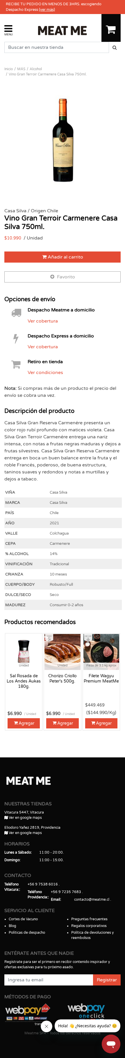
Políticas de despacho (27, 933)
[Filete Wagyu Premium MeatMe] (101, 652)
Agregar (26, 723)
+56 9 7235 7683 (66, 892)
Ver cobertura (43, 321)
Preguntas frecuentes (89, 919)
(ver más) (47, 9)
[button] (8, 30)
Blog (12, 926)
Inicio (8, 69)
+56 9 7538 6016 (43, 884)
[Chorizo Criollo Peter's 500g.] (62, 652)
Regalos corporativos (89, 926)
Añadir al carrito (65, 257)
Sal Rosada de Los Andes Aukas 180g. (24, 681)
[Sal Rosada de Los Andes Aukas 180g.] (24, 652)
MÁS (21, 69)
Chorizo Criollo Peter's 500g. (62, 678)
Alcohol (36, 69)
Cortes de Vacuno (23, 919)
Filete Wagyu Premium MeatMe (101, 678)
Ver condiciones (45, 372)
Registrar (107, 980)
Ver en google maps (25, 818)
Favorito (65, 277)
